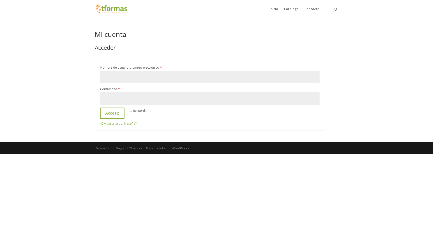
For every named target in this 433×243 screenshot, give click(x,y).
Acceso (112, 113)
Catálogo (291, 9)
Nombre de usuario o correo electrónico (131, 67)
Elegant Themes (128, 148)
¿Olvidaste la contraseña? (118, 123)
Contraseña (110, 89)
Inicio (274, 9)
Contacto (311, 9)
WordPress (180, 148)
